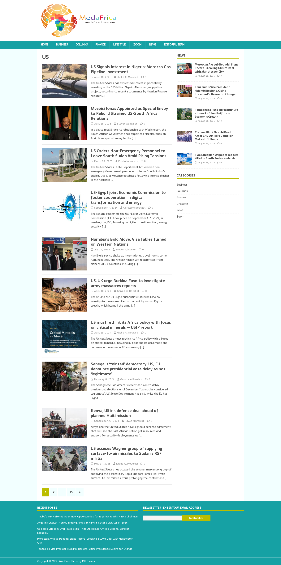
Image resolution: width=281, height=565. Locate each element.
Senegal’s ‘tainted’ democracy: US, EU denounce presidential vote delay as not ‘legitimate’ (128, 369)
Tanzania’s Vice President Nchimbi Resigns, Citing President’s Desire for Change (215, 90)
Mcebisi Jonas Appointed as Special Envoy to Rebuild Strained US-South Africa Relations (129, 113)
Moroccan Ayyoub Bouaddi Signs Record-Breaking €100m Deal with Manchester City (216, 68)
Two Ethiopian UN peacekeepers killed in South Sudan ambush (217, 156)
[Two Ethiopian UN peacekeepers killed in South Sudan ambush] (184, 162)
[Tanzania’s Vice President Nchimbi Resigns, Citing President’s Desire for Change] (184, 94)
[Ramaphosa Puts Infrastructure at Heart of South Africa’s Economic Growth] (184, 117)
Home (44, 44)
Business (62, 44)
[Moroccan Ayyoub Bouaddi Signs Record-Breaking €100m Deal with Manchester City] (184, 72)
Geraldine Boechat (134, 207)
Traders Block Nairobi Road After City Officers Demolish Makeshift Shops (214, 135)
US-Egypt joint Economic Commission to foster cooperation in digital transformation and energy (128, 197)
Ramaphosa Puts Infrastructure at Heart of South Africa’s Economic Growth (216, 113)
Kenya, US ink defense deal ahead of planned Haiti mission (124, 413)
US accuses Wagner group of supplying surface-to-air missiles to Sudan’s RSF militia (126, 453)
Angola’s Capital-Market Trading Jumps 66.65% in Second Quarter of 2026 (82, 522)
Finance (101, 44)
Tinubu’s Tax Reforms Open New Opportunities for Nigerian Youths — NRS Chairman (87, 516)
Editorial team (174, 44)
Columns (82, 44)
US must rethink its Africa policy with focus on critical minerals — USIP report (131, 324)
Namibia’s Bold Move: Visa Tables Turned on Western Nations (128, 241)
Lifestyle (119, 44)
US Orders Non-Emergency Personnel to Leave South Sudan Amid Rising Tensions (128, 153)
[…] (103, 96)
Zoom (137, 44)
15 (71, 492)
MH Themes (88, 561)
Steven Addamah (127, 123)
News (152, 44)
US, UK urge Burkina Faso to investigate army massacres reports (128, 283)
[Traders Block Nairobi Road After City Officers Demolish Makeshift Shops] (184, 139)
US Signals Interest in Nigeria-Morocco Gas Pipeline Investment (131, 69)
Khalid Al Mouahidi (128, 77)
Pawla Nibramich (128, 161)
